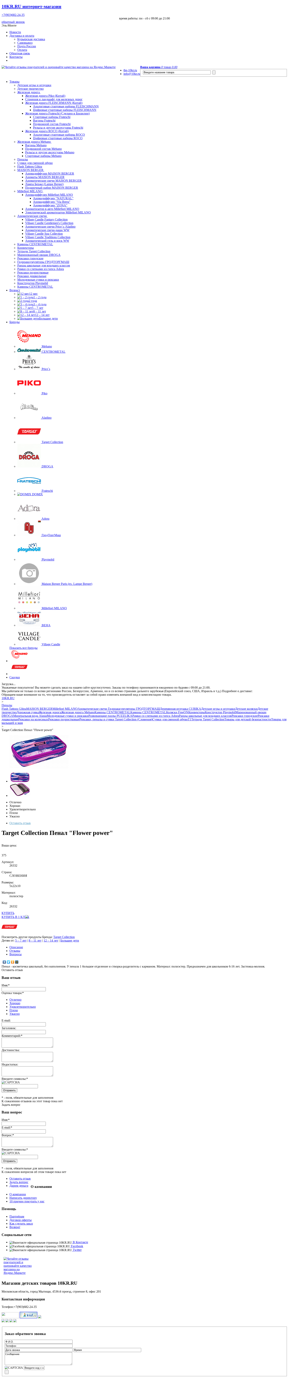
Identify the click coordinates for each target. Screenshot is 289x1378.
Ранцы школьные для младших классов (43, 265)
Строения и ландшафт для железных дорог (54, 99)
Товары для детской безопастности (247, 719)
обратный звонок (13, 22)
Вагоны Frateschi (44, 120)
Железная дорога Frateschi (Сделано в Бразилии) (57, 113)
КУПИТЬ (8, 913)
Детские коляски (246, 708)
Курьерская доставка (31, 39)
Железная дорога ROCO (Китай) (47, 131)
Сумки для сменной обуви (35, 163)
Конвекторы (25, 247)
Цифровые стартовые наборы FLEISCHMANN (64, 110)
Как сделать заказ (21, 1223)
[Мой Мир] (17, 962)
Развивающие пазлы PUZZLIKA (110, 715)
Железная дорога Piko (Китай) (45, 95)
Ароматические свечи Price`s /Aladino (50, 226)
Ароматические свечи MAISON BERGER (53, 180)
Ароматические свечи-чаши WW (47, 230)
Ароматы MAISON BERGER (44, 177)
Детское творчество (30, 88)
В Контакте (80, 1242)
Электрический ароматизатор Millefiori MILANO (58, 212)
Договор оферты (20, 1220)
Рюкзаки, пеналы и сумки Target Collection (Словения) (115, 719)
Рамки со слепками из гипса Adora (40, 269)
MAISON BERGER (30, 170)
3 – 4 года (39, 304)
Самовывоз (24, 42)
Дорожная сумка (28, 712)
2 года (33, 300)
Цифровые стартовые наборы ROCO (58, 138)
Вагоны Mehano (36, 145)
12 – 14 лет (42, 315)
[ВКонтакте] (4, 962)
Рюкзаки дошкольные (31, 276)
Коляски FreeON (177, 712)
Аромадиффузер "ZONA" (50, 205)
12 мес (33, 293)
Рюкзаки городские (30, 258)
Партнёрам (16, 1216)
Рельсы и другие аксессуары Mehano (49, 152)
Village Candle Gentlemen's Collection (49, 223)
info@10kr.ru (131, 73)
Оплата (22, 49)
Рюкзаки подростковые (33, 272)
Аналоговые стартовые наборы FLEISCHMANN (66, 106)
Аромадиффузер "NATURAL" (53, 198)
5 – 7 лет (37, 308)
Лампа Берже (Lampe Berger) (44, 184)
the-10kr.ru (130, 70)
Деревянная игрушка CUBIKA (180, 708)
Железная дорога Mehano (34, 141)
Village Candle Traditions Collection (47, 237)
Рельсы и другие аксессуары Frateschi (58, 127)
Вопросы (15, 954)
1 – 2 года (39, 297)
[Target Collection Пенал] (38, 767)
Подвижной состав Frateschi (52, 124)
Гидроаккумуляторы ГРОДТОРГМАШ (43, 262)
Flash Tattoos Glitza (29, 166)
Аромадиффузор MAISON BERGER (49, 173)
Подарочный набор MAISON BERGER (51, 187)
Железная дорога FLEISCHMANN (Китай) (53, 102)
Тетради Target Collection (33, 251)
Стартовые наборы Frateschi (51, 117)
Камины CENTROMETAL (35, 244)
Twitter (77, 1250)
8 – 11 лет (39, 311)
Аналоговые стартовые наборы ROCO (59, 134)
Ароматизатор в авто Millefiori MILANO (52, 209)
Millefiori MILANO (30, 191)
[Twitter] (8, 962)
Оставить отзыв (20, 823)
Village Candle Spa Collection (44, 233)
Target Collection (64, 937)
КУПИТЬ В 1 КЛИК (15, 917)
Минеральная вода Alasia (30, 715)
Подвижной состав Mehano (43, 148)
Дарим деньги (18, 1185)
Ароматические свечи (32, 216)
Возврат (14, 1227)
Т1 (189, 719)
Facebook (76, 1246)
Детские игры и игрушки (34, 85)
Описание (16, 947)
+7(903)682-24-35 (13, 14)
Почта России (26, 46)
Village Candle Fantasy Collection (46, 219)
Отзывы (14, 950)
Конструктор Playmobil (32, 283)
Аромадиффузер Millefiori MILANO (49, 194)
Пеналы (22, 159)
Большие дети (48, 318)
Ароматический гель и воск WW (47, 240)
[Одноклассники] (13, 962)
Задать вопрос (18, 1182)
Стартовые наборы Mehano (43, 156)
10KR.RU (31, 6)
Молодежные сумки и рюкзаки (38, 279)
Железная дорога (28, 92)
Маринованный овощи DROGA (39, 255)
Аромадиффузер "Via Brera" (51, 201)
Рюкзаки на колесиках (33, 719)
